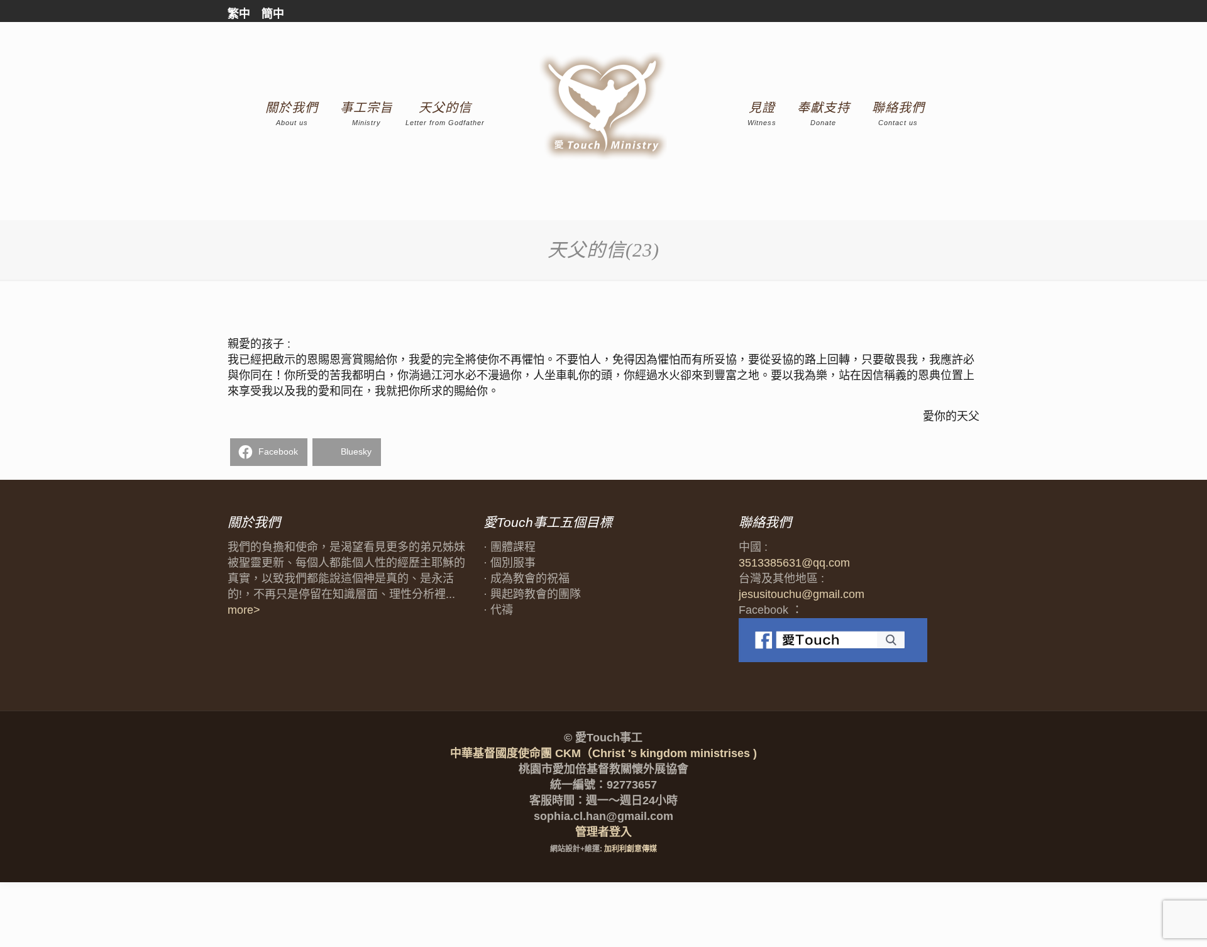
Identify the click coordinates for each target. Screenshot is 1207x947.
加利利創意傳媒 (630, 849)
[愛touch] (604, 106)
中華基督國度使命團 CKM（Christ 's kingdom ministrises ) (603, 753)
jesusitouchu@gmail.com (801, 594)
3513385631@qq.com (794, 563)
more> (244, 610)
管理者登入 (603, 832)
